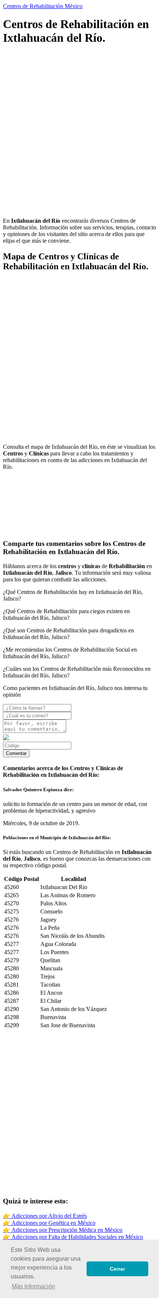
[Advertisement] (79, 132)
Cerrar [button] (117, 1269)
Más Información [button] (33, 1286)
